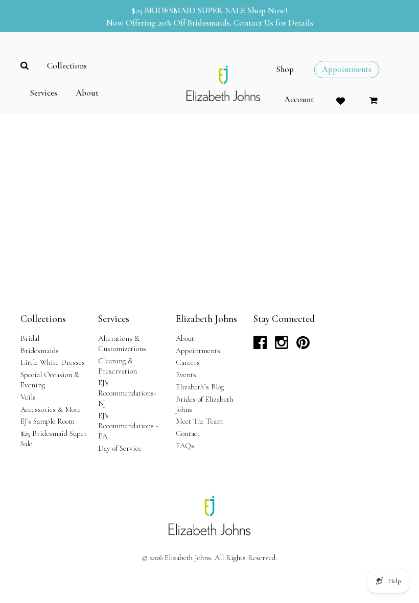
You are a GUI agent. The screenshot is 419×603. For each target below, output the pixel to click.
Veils (28, 397)
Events (186, 374)
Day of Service (120, 448)
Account (299, 100)
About (185, 338)
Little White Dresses (52, 362)
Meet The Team (199, 421)
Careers (188, 362)
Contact (188, 433)
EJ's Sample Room (47, 421)
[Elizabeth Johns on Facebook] (260, 345)
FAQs (185, 445)
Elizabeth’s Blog (200, 386)
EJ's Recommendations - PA (128, 425)
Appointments (198, 350)
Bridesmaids (39, 350)
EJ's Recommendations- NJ (127, 393)
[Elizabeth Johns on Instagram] (281, 345)
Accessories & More (50, 409)
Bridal (29, 338)
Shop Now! (267, 10)
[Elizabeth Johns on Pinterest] (303, 345)
